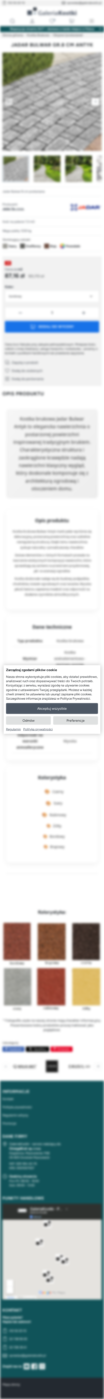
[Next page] (95, 101)
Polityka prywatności (38, 729)
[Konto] (32, 21)
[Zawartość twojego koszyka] (71, 21)
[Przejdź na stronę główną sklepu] (51, 11)
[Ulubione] (52, 21)
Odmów (28, 721)
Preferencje (76, 721)
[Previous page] (9, 101)
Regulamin (13, 729)
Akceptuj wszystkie (52, 709)
